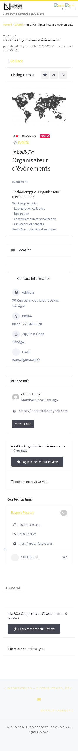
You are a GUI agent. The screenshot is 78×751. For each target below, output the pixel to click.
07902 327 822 (27, 534)
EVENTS (19, 25)
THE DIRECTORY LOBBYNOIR (45, 727)
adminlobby (17, 46)
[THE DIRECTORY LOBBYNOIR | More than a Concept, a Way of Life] (13, 6)
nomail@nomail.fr (26, 360)
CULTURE (27, 557)
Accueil (7, 25)
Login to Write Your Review (39, 462)
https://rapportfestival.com (36, 543)
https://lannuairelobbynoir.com (43, 411)
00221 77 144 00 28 (27, 324)
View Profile (23, 424)
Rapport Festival (22, 512)
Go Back (16, 61)
